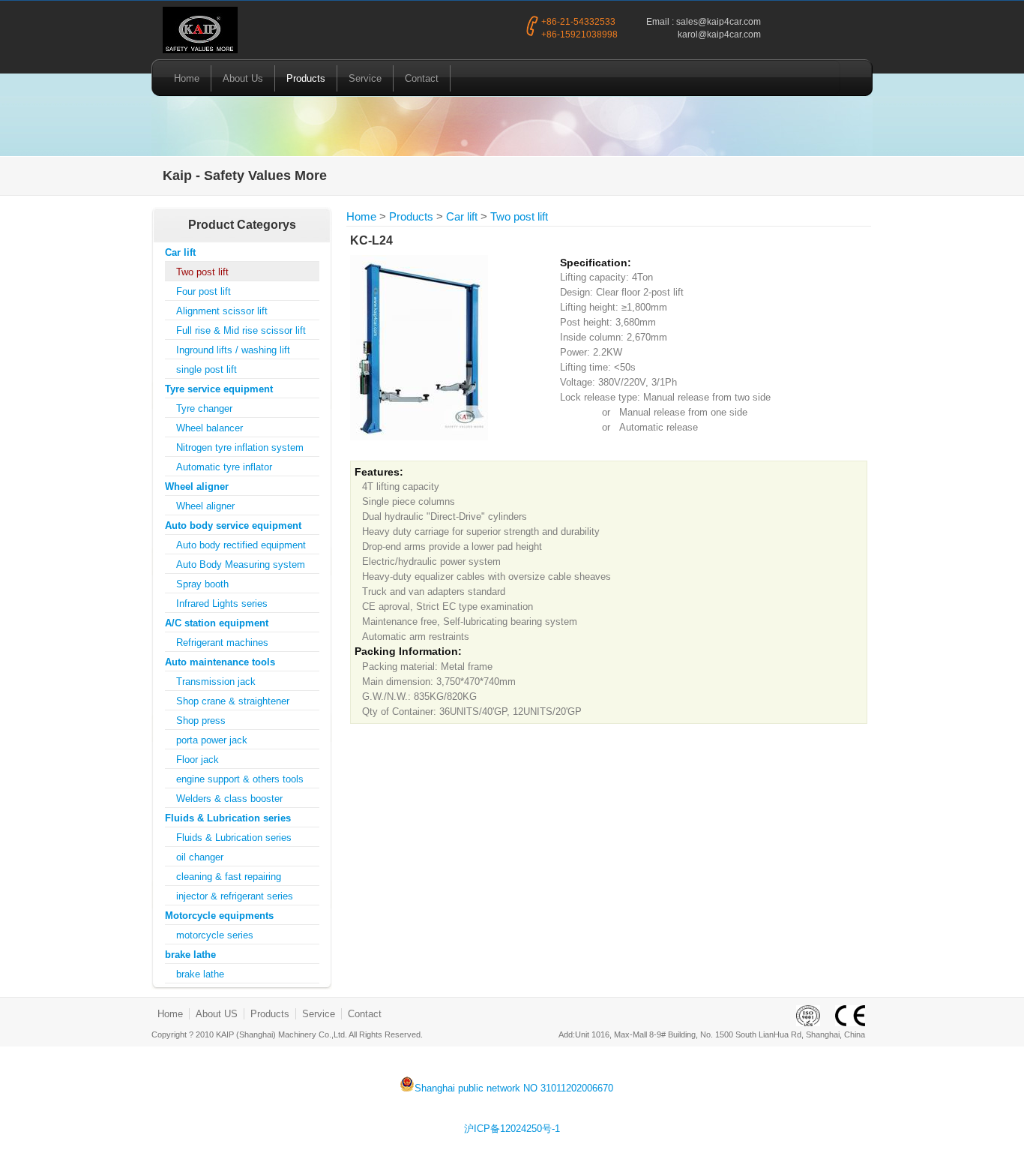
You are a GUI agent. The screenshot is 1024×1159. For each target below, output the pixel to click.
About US (217, 1013)
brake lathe (190, 954)
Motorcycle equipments (219, 915)
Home (186, 78)
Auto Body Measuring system (240, 564)
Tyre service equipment (219, 389)
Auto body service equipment (233, 525)
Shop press (201, 720)
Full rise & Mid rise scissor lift (241, 330)
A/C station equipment (216, 623)
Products (305, 78)
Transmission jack (216, 681)
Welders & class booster (229, 798)
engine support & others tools (240, 779)
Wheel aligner (197, 486)
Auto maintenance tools (220, 662)
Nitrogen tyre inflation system (240, 447)
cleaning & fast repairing (228, 876)
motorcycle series (214, 935)
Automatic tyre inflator (224, 467)
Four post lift (203, 291)
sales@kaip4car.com (718, 22)
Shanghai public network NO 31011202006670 (514, 1086)
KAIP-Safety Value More (200, 31)
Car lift (180, 252)
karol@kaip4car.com (719, 34)
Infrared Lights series (222, 603)
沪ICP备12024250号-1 (512, 1128)
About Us (243, 78)
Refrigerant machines (222, 642)
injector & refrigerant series (234, 896)
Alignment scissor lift (222, 311)
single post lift (206, 369)
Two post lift (202, 272)
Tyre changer (204, 408)
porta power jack (211, 740)
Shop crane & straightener (232, 701)
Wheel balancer (209, 428)
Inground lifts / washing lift (233, 350)
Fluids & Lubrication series (228, 818)
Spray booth (202, 584)
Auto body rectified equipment (241, 545)
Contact (422, 78)
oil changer (199, 857)
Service (365, 78)
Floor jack (197, 759)
